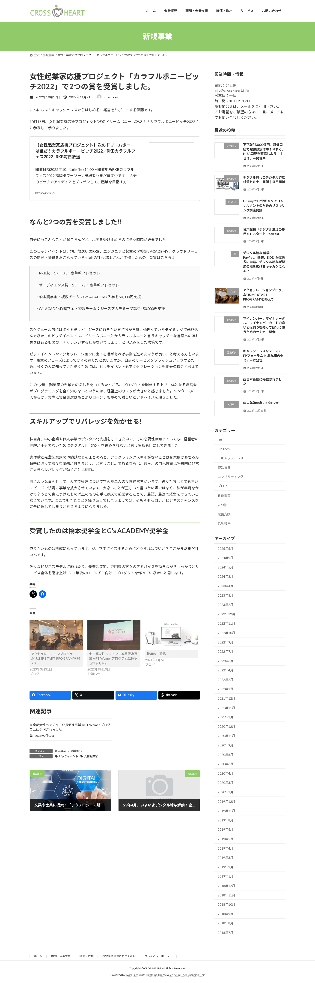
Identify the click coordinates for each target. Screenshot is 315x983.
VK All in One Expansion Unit (187, 975)
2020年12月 (226, 726)
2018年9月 (225, 914)
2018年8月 (225, 923)
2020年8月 (225, 754)
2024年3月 (225, 576)
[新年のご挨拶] (171, 635)
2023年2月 (225, 605)
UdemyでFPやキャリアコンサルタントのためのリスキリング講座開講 (264, 205)
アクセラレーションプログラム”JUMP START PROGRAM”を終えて (55, 658)
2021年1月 (225, 717)
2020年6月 (225, 764)
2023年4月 (225, 586)
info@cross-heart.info (231, 90)
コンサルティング (230, 476)
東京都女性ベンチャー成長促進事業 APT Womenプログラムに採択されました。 (113, 658)
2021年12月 (226, 698)
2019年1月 (225, 876)
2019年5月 (225, 839)
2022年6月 (225, 661)
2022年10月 (226, 633)
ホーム (38, 956)
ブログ (222, 486)
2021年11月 (226, 707)
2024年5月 (225, 567)
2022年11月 (226, 623)
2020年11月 (226, 736)
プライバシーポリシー (158, 956)
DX (220, 440)
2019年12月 (226, 801)
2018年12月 (226, 886)
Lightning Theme (156, 975)
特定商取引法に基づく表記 (119, 956)
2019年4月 (225, 848)
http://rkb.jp (45, 193)
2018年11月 (226, 895)
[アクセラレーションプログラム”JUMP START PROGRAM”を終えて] (56, 635)
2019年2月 (225, 867)
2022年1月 (225, 689)
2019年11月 (226, 811)
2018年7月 (225, 933)
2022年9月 (225, 642)
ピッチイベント (68, 756)
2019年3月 (225, 858)
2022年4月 (225, 670)
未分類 (222, 505)
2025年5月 (225, 548)
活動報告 (76, 751)
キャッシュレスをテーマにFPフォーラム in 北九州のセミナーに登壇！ (263, 355)
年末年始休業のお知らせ (261, 403)
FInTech (224, 449)
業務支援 (224, 514)
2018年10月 (226, 904)
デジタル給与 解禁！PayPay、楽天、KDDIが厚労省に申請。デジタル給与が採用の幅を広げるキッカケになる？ (264, 262)
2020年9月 (225, 745)
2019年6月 (225, 829)
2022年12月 (226, 614)
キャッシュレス (232, 458)
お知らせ (224, 467)
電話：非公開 (225, 85)
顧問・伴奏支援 (61, 956)
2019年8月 (225, 820)
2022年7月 (225, 651)
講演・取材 (86, 956)
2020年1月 (225, 792)
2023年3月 (225, 595)
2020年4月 (225, 773)
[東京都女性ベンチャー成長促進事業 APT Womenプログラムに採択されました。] (114, 635)
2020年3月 (225, 783)
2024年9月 (225, 558)
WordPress (132, 975)
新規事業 (60, 751)
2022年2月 (225, 679)
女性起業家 (91, 756)
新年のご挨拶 (156, 654)
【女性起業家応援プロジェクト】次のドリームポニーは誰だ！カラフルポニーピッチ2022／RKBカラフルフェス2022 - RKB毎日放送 (85, 150)
